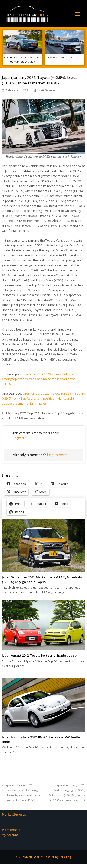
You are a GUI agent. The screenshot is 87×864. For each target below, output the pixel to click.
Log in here (57, 454)
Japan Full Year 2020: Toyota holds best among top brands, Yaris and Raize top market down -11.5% (39, 379)
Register (18, 438)
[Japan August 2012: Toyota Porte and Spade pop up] (43, 625)
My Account (10, 835)
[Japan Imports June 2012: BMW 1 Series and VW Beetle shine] (43, 705)
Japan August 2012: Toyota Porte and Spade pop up (39, 655)
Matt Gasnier (46, 90)
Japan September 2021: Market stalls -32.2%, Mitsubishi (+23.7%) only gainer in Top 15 (42, 579)
